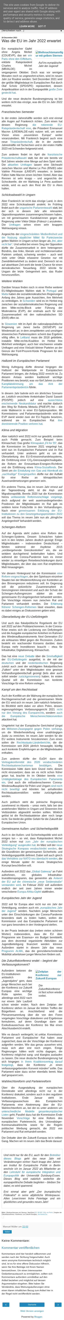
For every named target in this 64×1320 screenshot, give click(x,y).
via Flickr (49, 1212)
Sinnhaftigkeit (54, 656)
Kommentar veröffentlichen (21, 1247)
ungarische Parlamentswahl (36, 207)
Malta (5, 294)
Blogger (38, 1316)
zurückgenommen (29, 676)
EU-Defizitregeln (17, 659)
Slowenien (11, 324)
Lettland (25, 337)
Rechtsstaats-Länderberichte (33, 742)
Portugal (51, 290)
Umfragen (15, 224)
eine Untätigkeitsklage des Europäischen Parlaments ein (32, 779)
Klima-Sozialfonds (45, 467)
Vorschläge (23, 1118)
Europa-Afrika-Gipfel (29, 891)
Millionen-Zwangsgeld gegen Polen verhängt (34, 728)
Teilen (7, 1232)
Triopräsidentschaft (21, 141)
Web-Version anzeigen (32, 1311)
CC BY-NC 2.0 (40, 1212)
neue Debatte (26, 656)
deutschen (8, 663)
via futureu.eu (42, 1214)
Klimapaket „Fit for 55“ (44, 443)
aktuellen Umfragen (20, 164)
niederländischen (38, 663)
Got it (42, 26)
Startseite (32, 1305)
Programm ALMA (12, 951)
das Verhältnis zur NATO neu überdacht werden (29, 858)
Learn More (27, 26)
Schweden (29, 300)
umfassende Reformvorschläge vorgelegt (36, 497)
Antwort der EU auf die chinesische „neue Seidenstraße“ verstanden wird (32, 881)
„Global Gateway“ (41, 871)
